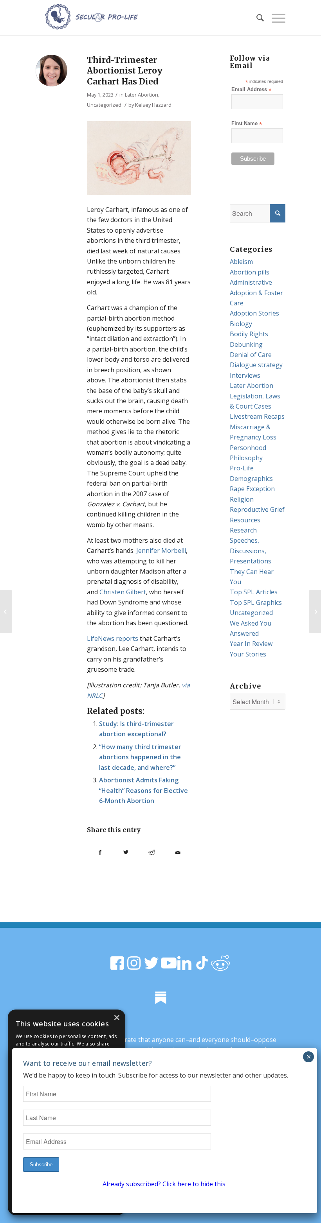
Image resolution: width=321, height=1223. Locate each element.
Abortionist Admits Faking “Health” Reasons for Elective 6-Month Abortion (143, 790)
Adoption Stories (254, 313)
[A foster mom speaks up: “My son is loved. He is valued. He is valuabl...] (6, 611)
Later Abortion (141, 94)
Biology (241, 323)
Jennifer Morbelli (161, 550)
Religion (242, 499)
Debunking (246, 344)
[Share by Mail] (178, 852)
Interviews (245, 375)
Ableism (241, 261)
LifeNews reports (112, 638)
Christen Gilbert (122, 592)
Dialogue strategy (256, 364)
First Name (246, 123)
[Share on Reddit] (152, 852)
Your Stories (248, 654)
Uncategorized (104, 104)
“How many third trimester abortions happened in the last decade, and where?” (140, 757)
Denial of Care (251, 354)
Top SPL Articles (254, 592)
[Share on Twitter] (126, 852)
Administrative (251, 282)
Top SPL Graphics (256, 602)
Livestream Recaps (257, 416)
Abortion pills (249, 272)
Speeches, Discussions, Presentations (250, 550)
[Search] (256, 17)
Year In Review (251, 643)
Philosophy (246, 458)
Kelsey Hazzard (153, 104)
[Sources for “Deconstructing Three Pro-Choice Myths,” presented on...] (315, 611)
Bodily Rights (249, 334)
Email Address (251, 89)
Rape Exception (252, 488)
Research (243, 530)
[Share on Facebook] (100, 852)
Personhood (248, 447)
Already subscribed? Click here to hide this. (165, 1184)
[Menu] (274, 17)
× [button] (116, 1018)
